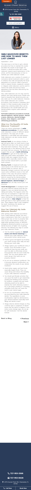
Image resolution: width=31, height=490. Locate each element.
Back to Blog (6, 318)
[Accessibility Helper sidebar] (2, 14)
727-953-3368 (16, 14)
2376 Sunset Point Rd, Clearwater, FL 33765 (16, 10)
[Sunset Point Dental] (15, 4)
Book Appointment (15, 23)
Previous (25, 318)
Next (26, 322)
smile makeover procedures (13, 129)
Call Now (8, 488)
